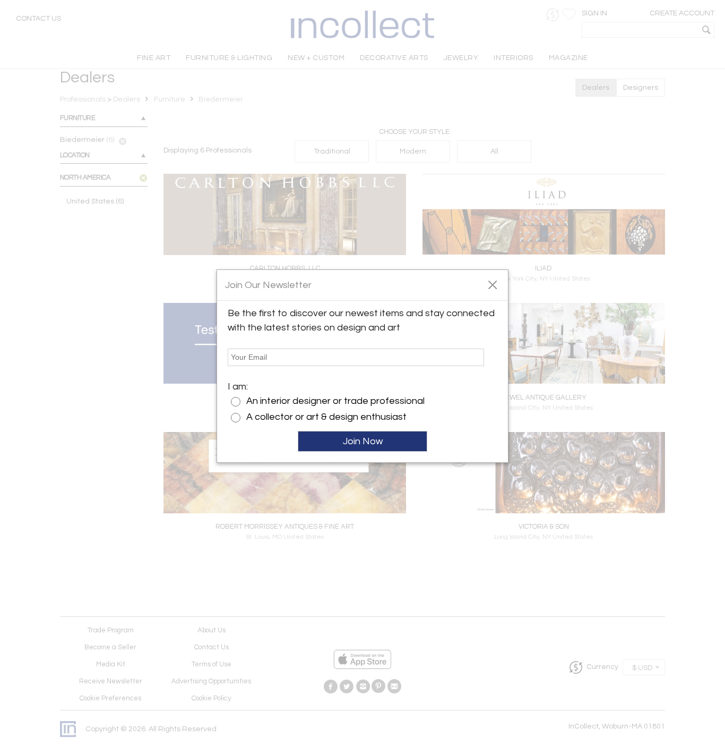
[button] (492, 284)
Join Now (363, 441)
